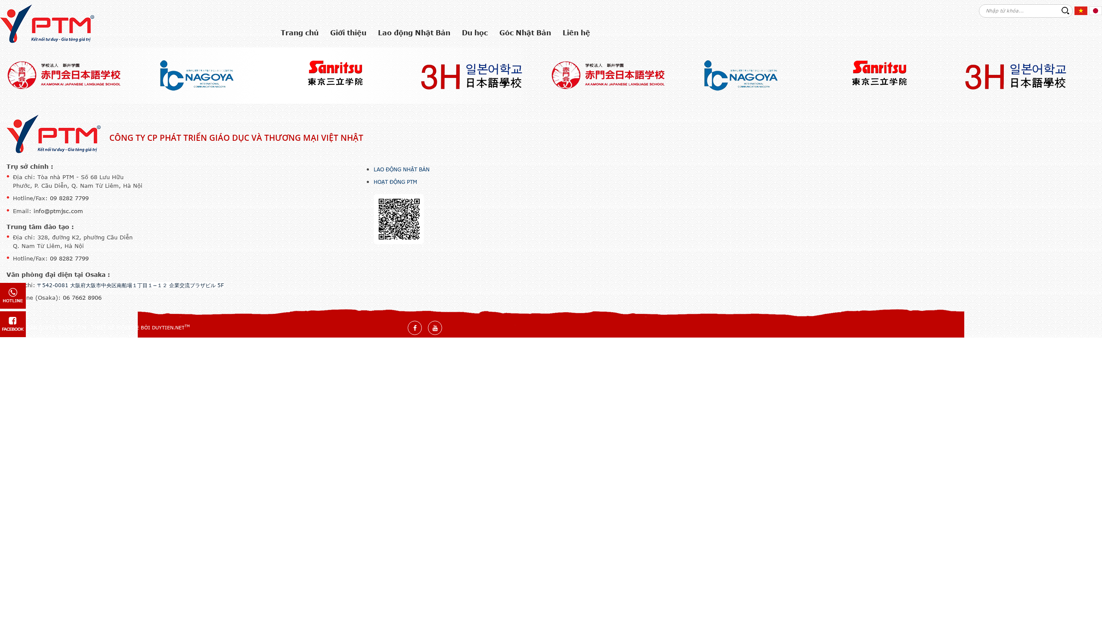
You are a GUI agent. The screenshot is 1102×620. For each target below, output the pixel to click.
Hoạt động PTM (395, 182)
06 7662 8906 (82, 297)
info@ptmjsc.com (58, 211)
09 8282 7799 (69, 198)
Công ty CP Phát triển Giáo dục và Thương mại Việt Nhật (236, 137)
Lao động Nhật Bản (402, 169)
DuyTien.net (168, 327)
